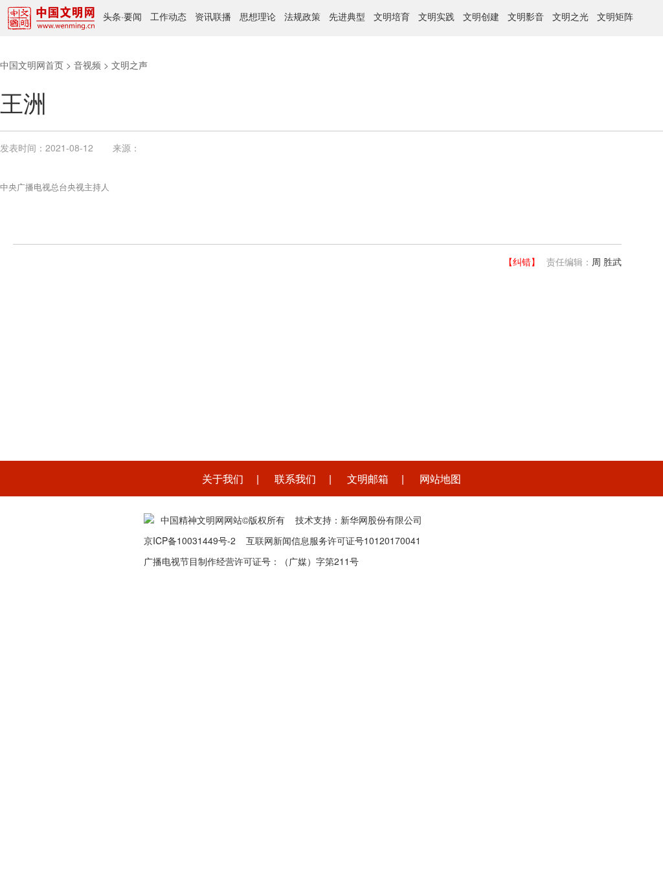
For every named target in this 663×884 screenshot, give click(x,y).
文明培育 (392, 16)
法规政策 (302, 16)
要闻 (133, 16)
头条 (112, 16)
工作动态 (168, 16)
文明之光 (570, 16)
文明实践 (436, 16)
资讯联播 (213, 16)
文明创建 (481, 16)
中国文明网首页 (31, 64)
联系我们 (295, 478)
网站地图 (440, 478)
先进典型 (347, 16)
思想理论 (258, 16)
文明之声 (129, 64)
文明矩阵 (615, 16)
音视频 (87, 64)
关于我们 (222, 478)
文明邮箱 (367, 478)
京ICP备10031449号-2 (190, 540)
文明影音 (526, 16)
